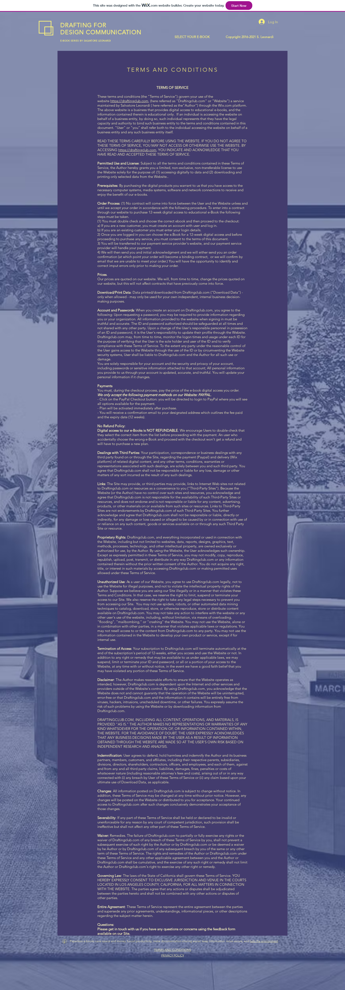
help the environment (264, 941)
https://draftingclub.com (129, 101)
